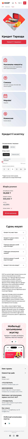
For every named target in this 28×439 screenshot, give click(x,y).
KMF (3, 6)
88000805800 (7, 388)
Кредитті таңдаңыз (14, 42)
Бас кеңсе (6, 408)
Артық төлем (6, 208)
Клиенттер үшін (8, 373)
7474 (4, 377)
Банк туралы (7, 369)
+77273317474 (7, 383)
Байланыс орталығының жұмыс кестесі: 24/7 (12, 396)
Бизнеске (7, 6)
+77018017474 (7, 401)
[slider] (2, 162)
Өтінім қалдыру (11, 213)
